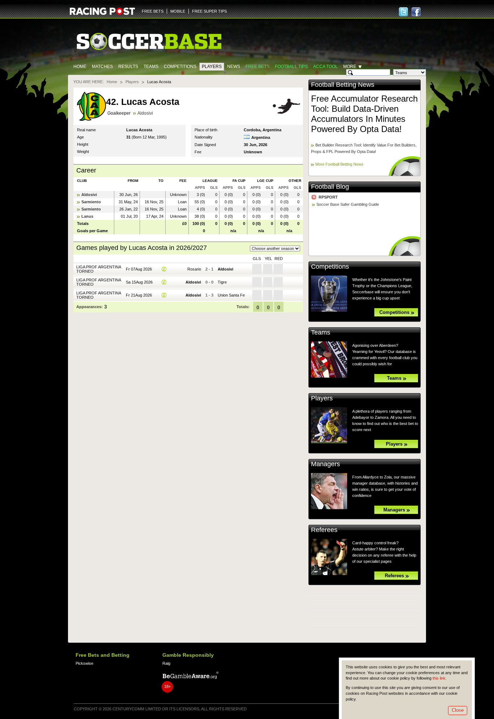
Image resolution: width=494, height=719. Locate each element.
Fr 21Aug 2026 (139, 295)
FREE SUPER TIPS (209, 11)
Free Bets (257, 66)
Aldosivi (145, 113)
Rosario (194, 269)
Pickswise (84, 663)
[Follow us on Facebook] (416, 11)
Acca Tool (325, 66)
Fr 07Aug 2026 (139, 269)
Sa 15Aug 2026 (139, 282)
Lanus (87, 216)
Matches (102, 66)
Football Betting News (342, 84)
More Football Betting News (339, 164)
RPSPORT (328, 197)
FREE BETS (152, 11)
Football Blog (330, 186)
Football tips (291, 66)
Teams (151, 66)
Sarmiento (91, 202)
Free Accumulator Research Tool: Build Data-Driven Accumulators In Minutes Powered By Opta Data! (364, 114)
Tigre (222, 282)
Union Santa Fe (231, 295)
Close (458, 710)
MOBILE (177, 11)
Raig (166, 663)
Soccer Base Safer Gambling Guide (347, 204)
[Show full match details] (164, 269)
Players (212, 66)
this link (439, 678)
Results (128, 66)
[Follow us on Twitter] (403, 11)
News (233, 66)
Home (79, 66)
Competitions (180, 66)
